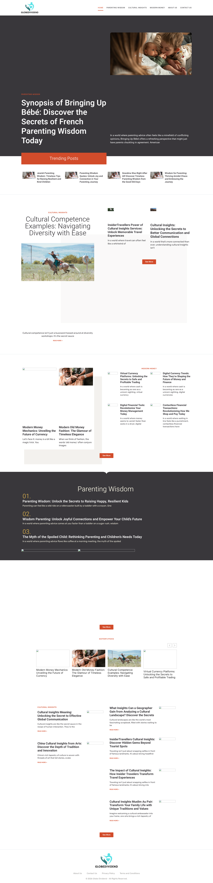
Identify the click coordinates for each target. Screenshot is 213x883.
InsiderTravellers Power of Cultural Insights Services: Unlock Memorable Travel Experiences (125, 230)
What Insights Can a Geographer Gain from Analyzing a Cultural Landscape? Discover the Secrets (132, 711)
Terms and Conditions (130, 873)
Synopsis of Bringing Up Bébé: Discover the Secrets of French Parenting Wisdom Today (63, 122)
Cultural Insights (137, 7)
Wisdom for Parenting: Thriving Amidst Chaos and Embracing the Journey (176, 177)
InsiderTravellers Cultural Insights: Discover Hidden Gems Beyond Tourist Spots (132, 743)
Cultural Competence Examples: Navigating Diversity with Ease (57, 226)
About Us (172, 7)
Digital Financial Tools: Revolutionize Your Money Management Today (132, 409)
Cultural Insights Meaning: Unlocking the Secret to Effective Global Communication (59, 716)
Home (100, 7)
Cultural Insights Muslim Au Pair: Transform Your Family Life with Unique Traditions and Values (131, 805)
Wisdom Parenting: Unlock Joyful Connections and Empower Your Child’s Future (82, 519)
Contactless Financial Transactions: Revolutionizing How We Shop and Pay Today (176, 409)
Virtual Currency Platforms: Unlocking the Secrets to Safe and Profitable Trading (133, 378)
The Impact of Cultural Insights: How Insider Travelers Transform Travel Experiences (131, 774)
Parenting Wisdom (115, 7)
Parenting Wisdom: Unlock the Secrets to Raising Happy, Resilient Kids (75, 501)
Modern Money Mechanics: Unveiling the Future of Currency (39, 431)
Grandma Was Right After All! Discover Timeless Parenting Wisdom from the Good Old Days (134, 177)
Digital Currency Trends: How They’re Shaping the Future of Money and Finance (176, 378)
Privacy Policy (108, 873)
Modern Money (157, 7)
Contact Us (186, 7)
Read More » (57, 340)
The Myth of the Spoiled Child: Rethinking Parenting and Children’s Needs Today (82, 537)
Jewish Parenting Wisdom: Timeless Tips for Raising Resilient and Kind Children (49, 177)
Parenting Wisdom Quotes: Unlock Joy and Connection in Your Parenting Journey (91, 177)
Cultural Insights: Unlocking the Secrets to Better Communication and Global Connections (170, 231)
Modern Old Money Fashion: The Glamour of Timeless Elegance (75, 431)
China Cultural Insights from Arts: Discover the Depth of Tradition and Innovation (59, 747)
